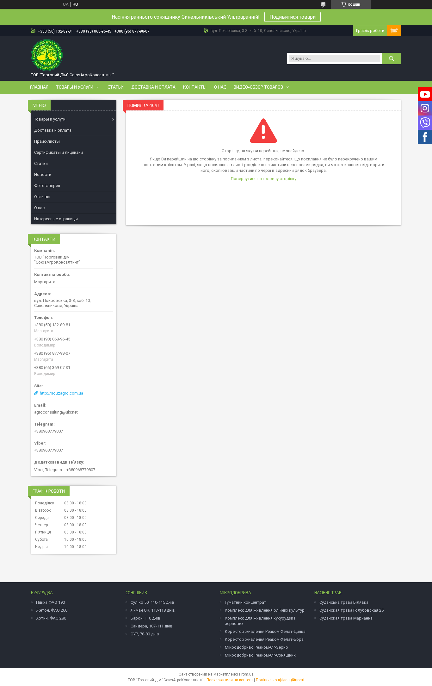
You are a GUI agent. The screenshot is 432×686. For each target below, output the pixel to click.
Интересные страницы (56, 218)
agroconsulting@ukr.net (56, 412)
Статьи (116, 87)
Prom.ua (246, 674)
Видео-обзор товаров (258, 87)
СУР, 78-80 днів (145, 634)
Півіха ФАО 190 (50, 602)
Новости (42, 174)
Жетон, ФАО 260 (51, 610)
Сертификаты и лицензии (58, 152)
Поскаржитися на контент (230, 680)
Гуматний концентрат (245, 602)
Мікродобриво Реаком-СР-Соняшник (260, 655)
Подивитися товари (292, 17)
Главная (39, 87)
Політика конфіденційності (280, 680)
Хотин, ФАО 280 (51, 618)
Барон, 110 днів (145, 618)
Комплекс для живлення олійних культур (265, 610)
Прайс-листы (47, 141)
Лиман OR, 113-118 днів (153, 610)
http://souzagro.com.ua (61, 393)
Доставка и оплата (153, 87)
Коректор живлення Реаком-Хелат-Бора (264, 639)
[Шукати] (391, 58)
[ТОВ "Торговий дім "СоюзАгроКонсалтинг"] (47, 55)
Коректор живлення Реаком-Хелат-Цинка (265, 631)
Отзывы (42, 196)
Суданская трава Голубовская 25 (351, 610)
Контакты (195, 87)
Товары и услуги (74, 87)
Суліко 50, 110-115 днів (152, 602)
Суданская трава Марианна (346, 618)
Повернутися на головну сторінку (263, 178)
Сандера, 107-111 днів (152, 626)
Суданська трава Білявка (343, 602)
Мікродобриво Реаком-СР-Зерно (256, 647)
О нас (220, 87)
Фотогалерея (47, 185)
